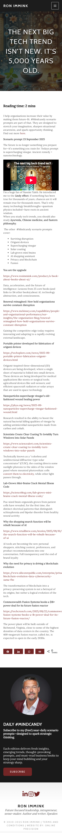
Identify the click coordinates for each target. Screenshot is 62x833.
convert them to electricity (18, 473)
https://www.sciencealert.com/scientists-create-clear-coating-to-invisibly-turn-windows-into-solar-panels (27, 447)
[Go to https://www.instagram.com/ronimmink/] (31, 794)
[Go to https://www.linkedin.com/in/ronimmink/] (25, 794)
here (22, 133)
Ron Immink (15, 6)
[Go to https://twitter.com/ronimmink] (37, 794)
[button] (17, 772)
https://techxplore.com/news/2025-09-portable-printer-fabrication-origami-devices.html (26, 356)
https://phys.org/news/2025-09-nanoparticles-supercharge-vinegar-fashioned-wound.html (30, 409)
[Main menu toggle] (55, 5)
